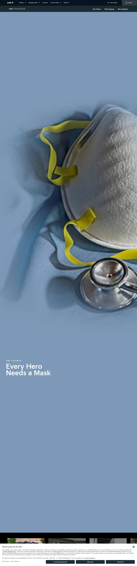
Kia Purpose (109, 9)
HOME (8, 361)
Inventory (45, 2)
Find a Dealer (113, 2)
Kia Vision (97, 9)
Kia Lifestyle (123, 9)
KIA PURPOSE (17, 361)
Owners (66, 2)
